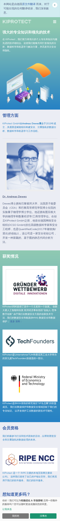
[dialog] (30, 509)
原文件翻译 (29, 4)
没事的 (43, 515)
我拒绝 (15, 515)
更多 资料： (16, 321)
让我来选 (7, 509)
